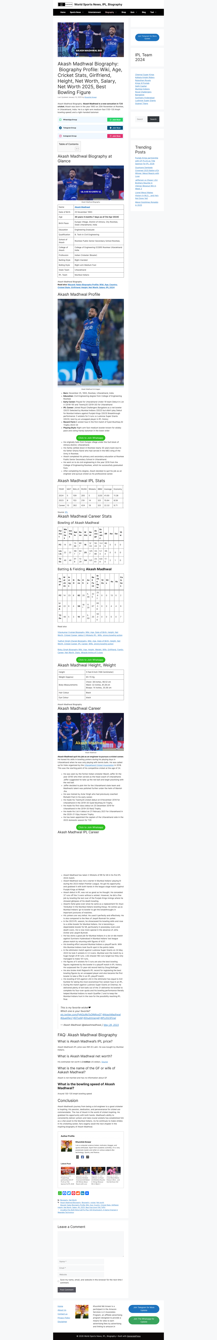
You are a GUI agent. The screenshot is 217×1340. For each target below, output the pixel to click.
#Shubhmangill (91, 1018)
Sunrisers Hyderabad (144, 98)
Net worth (100, 1202)
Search (153, 119)
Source (104, 1062)
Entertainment (94, 12)
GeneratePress (134, 1336)
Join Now (116, 120)
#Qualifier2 (66, 1018)
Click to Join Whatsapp (90, 438)
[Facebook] (83, 1157)
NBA (103, 1174)
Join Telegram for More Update (147, 37)
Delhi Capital (141, 86)
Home (62, 12)
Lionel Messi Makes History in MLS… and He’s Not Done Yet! (113, 1180)
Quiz (132, 12)
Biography (109, 12)
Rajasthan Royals (143, 80)
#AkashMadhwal (111, 1014)
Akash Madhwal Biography (70, 1202)
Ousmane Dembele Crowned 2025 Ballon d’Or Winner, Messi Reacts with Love (83, 1181)
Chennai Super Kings (144, 74)
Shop (123, 12)
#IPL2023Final (108, 1018)
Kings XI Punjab (142, 83)
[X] (77, 1157)
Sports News (75, 12)
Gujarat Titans (141, 103)
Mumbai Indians (142, 89)
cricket (93, 1202)
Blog (144, 12)
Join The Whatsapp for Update (144, 1320)
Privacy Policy (64, 1318)
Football (87, 1174)
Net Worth (73, 1200)
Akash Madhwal (82, 207)
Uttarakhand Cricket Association (99, 765)
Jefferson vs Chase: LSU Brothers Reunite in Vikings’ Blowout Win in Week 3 (98, 1181)
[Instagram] (88, 1157)
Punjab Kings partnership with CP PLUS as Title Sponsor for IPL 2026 (67, 1181)
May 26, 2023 (111, 1024)
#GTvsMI (78, 1018)
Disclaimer (62, 1322)
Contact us (62, 1314)
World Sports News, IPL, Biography (98, 4)
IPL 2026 (72, 1174)
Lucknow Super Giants (145, 100)
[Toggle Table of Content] (75, 149)
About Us (62, 1310)
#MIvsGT (97, 1014)
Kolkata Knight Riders (144, 77)
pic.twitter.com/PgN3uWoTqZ (76, 1014)
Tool (152, 12)
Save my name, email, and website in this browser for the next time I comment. (91, 1281)
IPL (66, 512)
